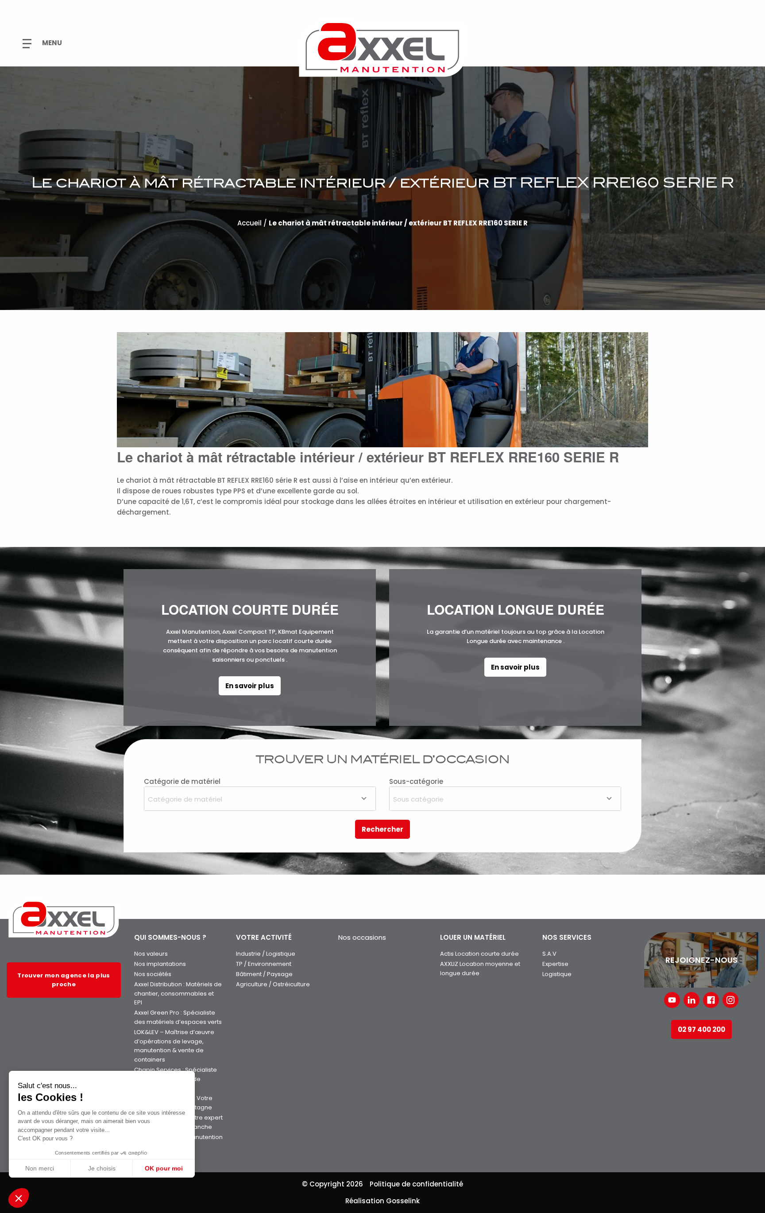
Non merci (39, 1168)
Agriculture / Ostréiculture (273, 984)
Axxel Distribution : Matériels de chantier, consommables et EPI (178, 993)
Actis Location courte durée (479, 953)
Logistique (557, 974)
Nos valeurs (151, 953)
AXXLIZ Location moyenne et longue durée (480, 968)
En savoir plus (249, 685)
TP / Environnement (263, 964)
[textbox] (259, 798)
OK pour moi (164, 1168)
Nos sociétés (152, 974)
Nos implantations (160, 964)
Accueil (249, 223)
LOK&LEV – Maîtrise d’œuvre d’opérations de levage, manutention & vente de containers (174, 1046)
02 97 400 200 (701, 1029)
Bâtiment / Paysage (264, 974)
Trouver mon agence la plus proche (63, 979)
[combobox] (259, 798)
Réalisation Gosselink (382, 1200)
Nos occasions (362, 937)
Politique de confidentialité (416, 1184)
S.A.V (549, 953)
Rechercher (382, 829)
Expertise (555, 964)
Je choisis (102, 1168)
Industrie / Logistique (265, 953)
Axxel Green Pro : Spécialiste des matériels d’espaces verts (178, 1017)
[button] (18, 1198)
